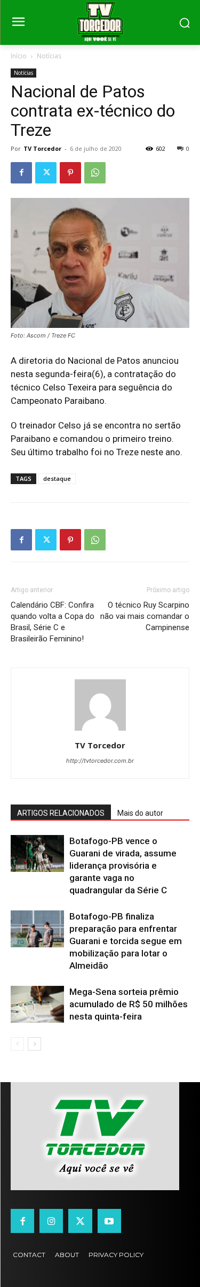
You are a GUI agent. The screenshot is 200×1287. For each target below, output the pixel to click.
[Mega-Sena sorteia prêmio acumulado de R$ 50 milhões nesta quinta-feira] (37, 1004)
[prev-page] (17, 1044)
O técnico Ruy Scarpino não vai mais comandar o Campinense (144, 616)
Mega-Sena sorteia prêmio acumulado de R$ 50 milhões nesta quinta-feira (128, 1004)
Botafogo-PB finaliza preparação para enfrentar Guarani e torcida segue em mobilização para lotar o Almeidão (125, 941)
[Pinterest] (70, 172)
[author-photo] (100, 730)
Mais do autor (140, 813)
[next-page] (34, 1044)
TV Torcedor (42, 148)
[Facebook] (21, 172)
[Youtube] (109, 1220)
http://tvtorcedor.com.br (100, 760)
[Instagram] (51, 1220)
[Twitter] (46, 172)
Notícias (49, 55)
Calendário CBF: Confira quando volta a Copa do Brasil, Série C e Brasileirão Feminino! (52, 622)
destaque (57, 478)
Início (19, 55)
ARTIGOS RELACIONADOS (61, 813)
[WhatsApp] (95, 172)
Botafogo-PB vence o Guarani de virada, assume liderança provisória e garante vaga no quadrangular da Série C (123, 865)
